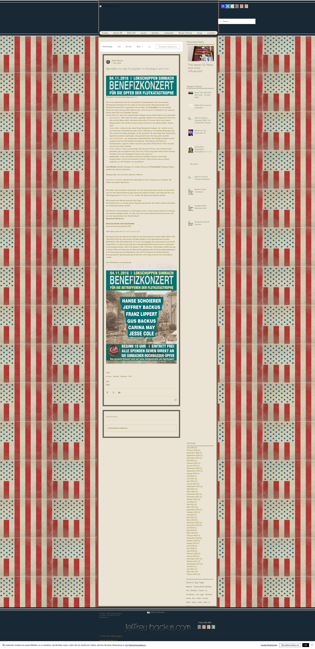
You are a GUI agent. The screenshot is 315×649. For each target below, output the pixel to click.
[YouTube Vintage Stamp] (246, 6)
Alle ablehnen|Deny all (290, 645)
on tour (109, 376)
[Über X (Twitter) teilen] (113, 392)
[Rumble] (232, 6)
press (194, 602)
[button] (149, 47)
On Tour (129, 47)
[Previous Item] (191, 53)
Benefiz (116, 376)
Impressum (103, 617)
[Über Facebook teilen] (107, 392)
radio (200, 602)
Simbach (123, 376)
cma (197, 594)
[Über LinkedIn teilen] (119, 392)
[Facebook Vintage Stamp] (237, 6)
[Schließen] (312, 645)
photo (188, 602)
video (188, 606)
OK (306, 645)
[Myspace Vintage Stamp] (213, 627)
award (201, 590)
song (205, 602)
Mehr (139, 47)
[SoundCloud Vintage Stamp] (242, 6)
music (198, 598)
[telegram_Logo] (228, 6)
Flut (130, 376)
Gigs (108, 384)
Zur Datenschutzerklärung (135, 645)
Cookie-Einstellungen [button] (269, 645)
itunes (188, 598)
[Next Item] (210, 53)
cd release (190, 594)
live (193, 598)
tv (209, 602)
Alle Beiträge (107, 47)
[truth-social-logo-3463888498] (223, 6)
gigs (202, 594)
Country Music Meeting (202, 587)
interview (208, 594)
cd (206, 590)
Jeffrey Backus (116, 636)
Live (119, 47)
